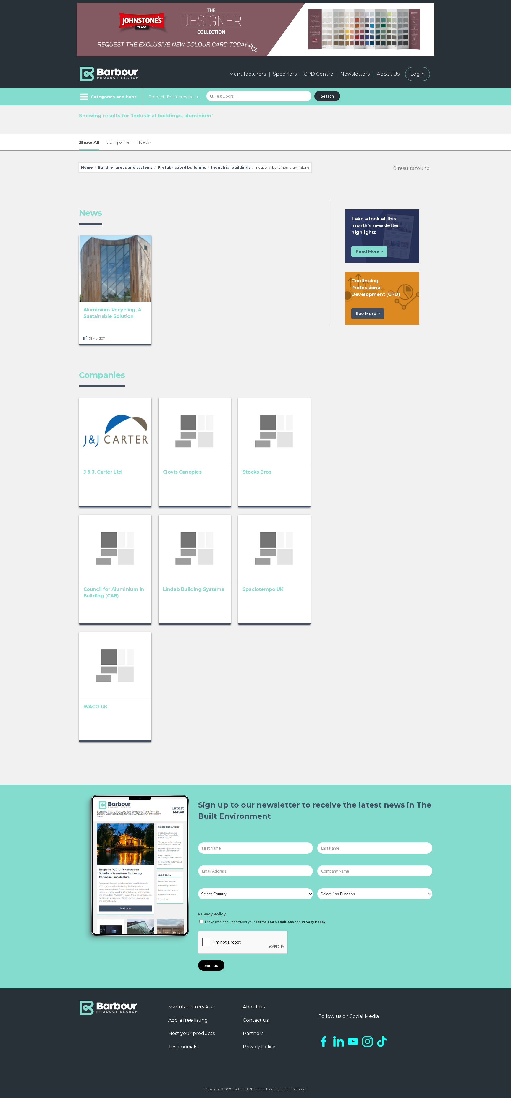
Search (327, 95)
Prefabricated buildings (182, 167)
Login (417, 74)
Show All (89, 142)
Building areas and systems (125, 167)
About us (254, 1007)
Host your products (191, 1033)
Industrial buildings (230, 167)
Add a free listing (188, 1020)
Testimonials (182, 1047)
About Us (388, 74)
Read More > (369, 251)
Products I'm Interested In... (174, 96)
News (145, 142)
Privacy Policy (212, 914)
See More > (368, 313)
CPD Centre (318, 74)
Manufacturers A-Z (191, 1007)
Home (87, 167)
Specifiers (285, 74)
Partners (253, 1033)
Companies (118, 142)
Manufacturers (247, 74)
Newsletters (355, 74)
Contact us (256, 1020)
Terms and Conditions (275, 922)
